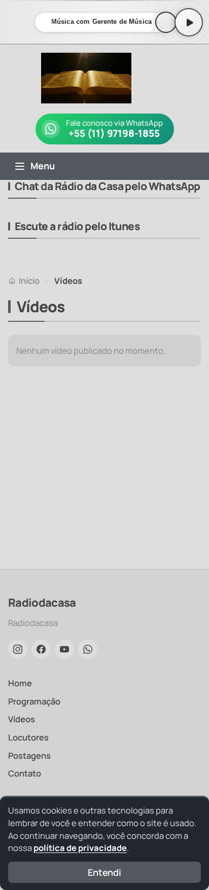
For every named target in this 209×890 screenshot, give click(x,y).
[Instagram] (17, 649)
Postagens (29, 755)
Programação (34, 701)
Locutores (28, 737)
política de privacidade (80, 848)
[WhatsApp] (87, 649)
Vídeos (21, 719)
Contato (24, 773)
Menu (42, 166)
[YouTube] (64, 649)
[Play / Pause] (189, 22)
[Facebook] (41, 649)
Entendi (104, 872)
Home (20, 683)
